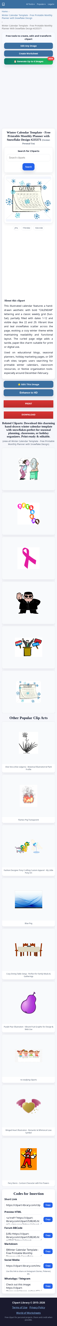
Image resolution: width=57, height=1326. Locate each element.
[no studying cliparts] (28, 1056)
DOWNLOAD (28, 414)
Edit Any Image (29, 45)
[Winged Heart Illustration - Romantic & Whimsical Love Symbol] (28, 1106)
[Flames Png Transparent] (28, 796)
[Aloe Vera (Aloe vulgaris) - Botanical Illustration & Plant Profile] (28, 743)
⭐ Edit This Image (28, 384)
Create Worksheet (28, 53)
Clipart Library (21, 1302)
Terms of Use (19, 1307)
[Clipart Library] (3, 4)
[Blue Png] (28, 899)
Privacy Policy (37, 1307)
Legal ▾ (51, 4)
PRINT (28, 403)
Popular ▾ (41, 4)
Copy (48, 1205)
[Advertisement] (28, 97)
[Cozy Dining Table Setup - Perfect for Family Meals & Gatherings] (28, 950)
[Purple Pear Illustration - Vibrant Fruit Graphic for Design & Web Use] (28, 1003)
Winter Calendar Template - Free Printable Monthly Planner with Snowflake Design (27, 16)
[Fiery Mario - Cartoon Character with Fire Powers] (28, 1159)
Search (28, 167)
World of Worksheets (28, 1313)
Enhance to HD (29, 392)
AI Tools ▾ (30, 4)
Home (5, 11)
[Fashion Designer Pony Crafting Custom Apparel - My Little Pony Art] (28, 846)
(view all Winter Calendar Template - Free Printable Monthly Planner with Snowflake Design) (28, 443)
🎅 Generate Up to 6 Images (33, 60)
